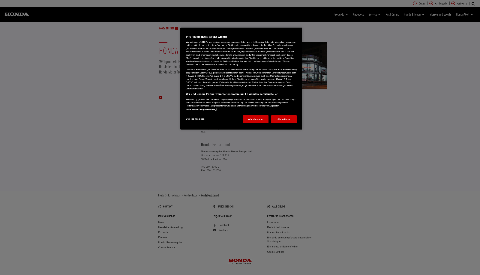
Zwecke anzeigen (195, 119)
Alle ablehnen (255, 119)
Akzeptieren (284, 119)
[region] (241, 79)
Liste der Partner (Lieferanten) (201, 109)
